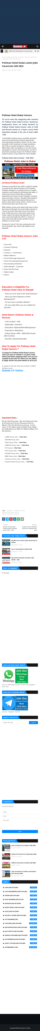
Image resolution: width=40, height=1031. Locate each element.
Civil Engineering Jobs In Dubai (18, 891)
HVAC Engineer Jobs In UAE (18, 899)
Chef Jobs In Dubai (18, 887)
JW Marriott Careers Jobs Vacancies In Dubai (24, 541)
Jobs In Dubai (7, 70)
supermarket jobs (18, 947)
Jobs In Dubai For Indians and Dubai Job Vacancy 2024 (23, 872)
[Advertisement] (20, 22)
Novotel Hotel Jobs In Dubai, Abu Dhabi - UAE (22, 559)
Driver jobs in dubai (18, 895)
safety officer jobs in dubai (18, 943)
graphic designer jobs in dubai (18, 935)
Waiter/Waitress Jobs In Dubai (18, 927)
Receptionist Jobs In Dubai (18, 907)
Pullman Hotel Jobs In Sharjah (15, 57)
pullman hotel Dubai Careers (10, 512)
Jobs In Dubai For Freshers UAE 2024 (23, 845)
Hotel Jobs (9, 510)
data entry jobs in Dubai (18, 931)
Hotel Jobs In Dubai (19, 510)
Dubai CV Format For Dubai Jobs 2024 (23, 854)
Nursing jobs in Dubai (18, 903)
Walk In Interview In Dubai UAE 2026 (23, 863)
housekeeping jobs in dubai (18, 939)
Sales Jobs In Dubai (18, 911)
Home (4, 57)
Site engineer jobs (18, 919)
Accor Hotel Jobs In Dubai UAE (21, 549)
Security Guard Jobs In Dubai (18, 915)
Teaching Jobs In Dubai (18, 923)
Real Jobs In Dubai (25, 1028)
